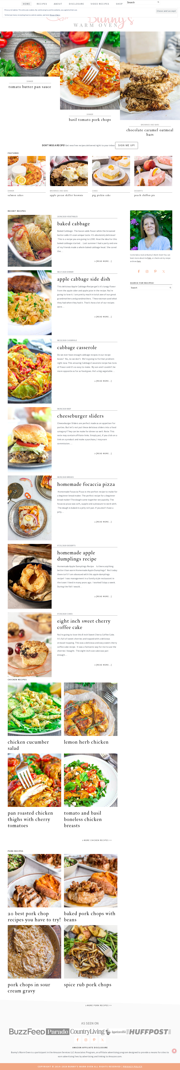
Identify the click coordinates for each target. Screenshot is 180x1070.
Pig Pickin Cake (101, 195)
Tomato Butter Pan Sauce (30, 86)
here (149, 258)
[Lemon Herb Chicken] (90, 709)
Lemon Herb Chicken (86, 742)
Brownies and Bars (150, 125)
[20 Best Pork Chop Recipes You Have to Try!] (34, 880)
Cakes (95, 191)
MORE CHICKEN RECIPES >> (98, 840)
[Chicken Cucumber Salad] (34, 709)
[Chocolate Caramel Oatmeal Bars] (150, 75)
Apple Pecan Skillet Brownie (66, 195)
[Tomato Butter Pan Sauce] (30, 54)
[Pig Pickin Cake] (111, 171)
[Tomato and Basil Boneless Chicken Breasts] (90, 780)
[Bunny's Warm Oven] (90, 27)
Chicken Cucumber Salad (28, 745)
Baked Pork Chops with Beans (90, 916)
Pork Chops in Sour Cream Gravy (29, 987)
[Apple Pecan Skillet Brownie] (69, 171)
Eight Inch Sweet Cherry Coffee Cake (84, 624)
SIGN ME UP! (126, 145)
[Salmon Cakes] (27, 171)
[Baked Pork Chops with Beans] (90, 880)
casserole (72, 340)
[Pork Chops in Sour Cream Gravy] (34, 952)
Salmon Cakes (15, 195)
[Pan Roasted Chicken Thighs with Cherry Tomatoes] (34, 780)
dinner (30, 81)
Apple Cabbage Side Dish (83, 279)
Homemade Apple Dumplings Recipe (77, 555)
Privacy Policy (132, 1066)
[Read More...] (104, 261)
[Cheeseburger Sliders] (30, 440)
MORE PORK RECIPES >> (99, 1005)
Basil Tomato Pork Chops (90, 119)
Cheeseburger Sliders (80, 416)
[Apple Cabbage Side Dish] (30, 303)
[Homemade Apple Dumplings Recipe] (30, 577)
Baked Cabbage (73, 223)
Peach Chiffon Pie (144, 195)
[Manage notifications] (174, 1051)
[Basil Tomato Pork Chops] (90, 70)
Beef (69, 409)
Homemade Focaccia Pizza (86, 484)
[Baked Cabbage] (30, 241)
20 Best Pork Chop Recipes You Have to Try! (34, 916)
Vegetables (72, 216)
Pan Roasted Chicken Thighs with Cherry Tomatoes (30, 819)
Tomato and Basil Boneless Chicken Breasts (83, 819)
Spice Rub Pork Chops (88, 984)
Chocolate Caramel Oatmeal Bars (150, 132)
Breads (70, 477)
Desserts (138, 191)
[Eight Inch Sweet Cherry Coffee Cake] (30, 645)
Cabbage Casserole (77, 347)
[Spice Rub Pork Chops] (90, 952)
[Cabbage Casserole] (30, 372)
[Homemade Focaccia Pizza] (30, 508)
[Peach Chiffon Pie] (153, 171)
